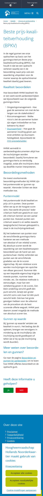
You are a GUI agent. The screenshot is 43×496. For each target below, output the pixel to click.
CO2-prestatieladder (16, 141)
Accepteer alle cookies (21, 473)
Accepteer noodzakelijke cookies (21, 482)
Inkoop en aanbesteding (26, 21)
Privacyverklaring (14, 466)
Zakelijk (12, 21)
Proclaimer (12, 431)
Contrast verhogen (11, 3)
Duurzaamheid (14, 128)
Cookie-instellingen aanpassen (21, 490)
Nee (22, 390)
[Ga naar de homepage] (12, 13)
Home (5, 21)
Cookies (11, 440)
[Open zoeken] (37, 13)
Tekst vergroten (32, 3)
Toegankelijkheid (15, 434)
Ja (8, 390)
